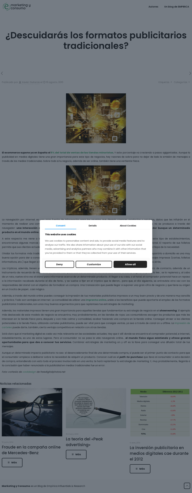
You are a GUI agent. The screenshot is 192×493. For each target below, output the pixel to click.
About (128, 225)
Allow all (130, 264)
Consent (60, 225)
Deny (59, 264)
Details (93, 225)
